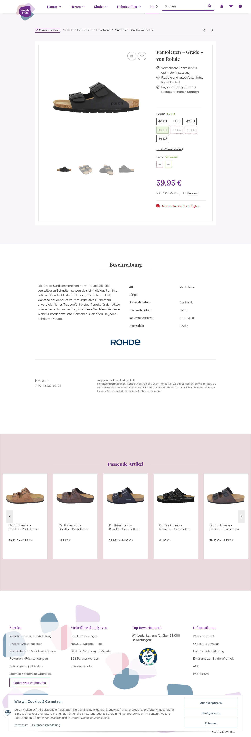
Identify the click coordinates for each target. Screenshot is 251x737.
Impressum (21, 725)
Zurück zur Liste (48, 30)
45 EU (192, 130)
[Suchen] (209, 6)
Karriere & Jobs (81, 666)
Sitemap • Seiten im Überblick (30, 673)
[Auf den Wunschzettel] (142, 56)
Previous (9, 516)
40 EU (163, 121)
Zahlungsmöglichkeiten (26, 666)
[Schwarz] (168, 164)
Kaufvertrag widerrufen (29, 682)
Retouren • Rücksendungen (28, 658)
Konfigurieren (211, 713)
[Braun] (159, 164)
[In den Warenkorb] (41, 43)
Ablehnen (211, 723)
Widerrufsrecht (203, 636)
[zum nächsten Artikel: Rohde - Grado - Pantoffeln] (212, 30)
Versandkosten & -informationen (32, 651)
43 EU (163, 130)
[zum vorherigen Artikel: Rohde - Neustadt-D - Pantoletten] (204, 30)
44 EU (177, 130)
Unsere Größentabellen (25, 643)
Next (241, 516)
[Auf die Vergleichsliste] (131, 56)
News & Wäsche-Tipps (86, 643)
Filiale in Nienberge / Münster (91, 651)
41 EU (178, 121)
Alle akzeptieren (211, 702)
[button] (154, 6)
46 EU (163, 138)
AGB (196, 666)
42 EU (191, 121)
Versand (192, 193)
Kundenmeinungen (84, 636)
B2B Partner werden (85, 658)
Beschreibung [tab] (125, 264)
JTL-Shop (230, 732)
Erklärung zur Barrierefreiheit (213, 658)
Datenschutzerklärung (46, 725)
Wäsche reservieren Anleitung (30, 636)
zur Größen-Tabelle (169, 149)
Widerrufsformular (206, 643)
